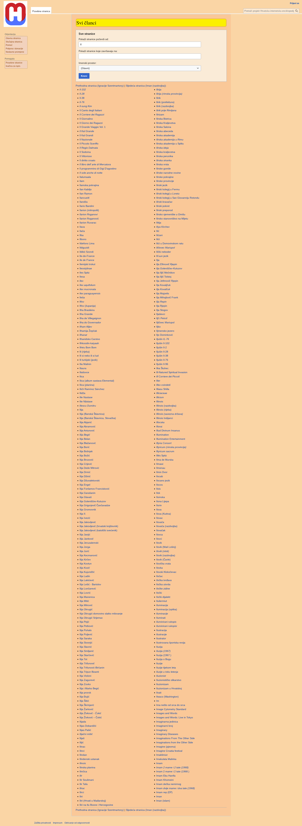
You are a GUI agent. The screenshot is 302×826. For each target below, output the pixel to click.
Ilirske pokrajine (165, 177)
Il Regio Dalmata (89, 147)
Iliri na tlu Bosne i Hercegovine (96, 804)
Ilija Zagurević (87, 680)
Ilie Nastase (86, 397)
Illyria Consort (163, 443)
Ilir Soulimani (87, 779)
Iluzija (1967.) (163, 655)
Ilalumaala (85, 177)
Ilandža (84, 201)
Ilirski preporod (164, 210)
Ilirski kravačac (164, 201)
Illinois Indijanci (164, 418)
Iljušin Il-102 (163, 343)
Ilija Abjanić (86, 422)
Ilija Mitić (84, 601)
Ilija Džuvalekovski (90, 480)
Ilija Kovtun (86, 563)
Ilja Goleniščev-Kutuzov (169, 268)
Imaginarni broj (164, 725)
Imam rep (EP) (164, 792)
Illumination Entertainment (170, 438)
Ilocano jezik (163, 480)
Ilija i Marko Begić (89, 688)
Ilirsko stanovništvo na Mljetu (172, 218)
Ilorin (159, 505)
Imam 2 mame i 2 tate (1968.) (172, 771)
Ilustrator (161, 638)
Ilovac (159, 518)
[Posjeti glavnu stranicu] (15, 14)
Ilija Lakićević (87, 580)
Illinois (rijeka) (163, 409)
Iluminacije (162, 613)
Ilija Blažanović (88, 443)
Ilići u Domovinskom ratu (169, 243)
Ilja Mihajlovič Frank (167, 297)
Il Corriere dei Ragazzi (92, 114)
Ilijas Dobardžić (88, 725)
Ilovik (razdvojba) (165, 555)
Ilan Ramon (86, 193)
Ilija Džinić (85, 476)
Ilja (157, 260)
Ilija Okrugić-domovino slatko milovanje (101, 613)
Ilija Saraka (86, 638)
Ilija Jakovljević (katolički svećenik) (98, 530)
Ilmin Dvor (161, 472)
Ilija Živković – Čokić (91, 717)
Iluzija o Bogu (163, 659)
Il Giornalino (86, 118)
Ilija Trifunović (87, 663)
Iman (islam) (163, 800)
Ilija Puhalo (86, 630)
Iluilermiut (161, 601)
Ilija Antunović (87, 430)
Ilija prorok (85, 692)
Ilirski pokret (163, 206)
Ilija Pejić (84, 621)
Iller (158, 380)
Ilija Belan (85, 438)
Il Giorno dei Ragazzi (91, 123)
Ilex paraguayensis (90, 293)
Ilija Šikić (84, 700)
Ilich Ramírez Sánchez (92, 389)
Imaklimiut (161, 754)
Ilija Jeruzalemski (89, 542)
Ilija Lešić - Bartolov (90, 584)
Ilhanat (83, 334)
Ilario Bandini (87, 206)
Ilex (81, 280)
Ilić (157, 231)
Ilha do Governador (90, 322)
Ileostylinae (86, 268)
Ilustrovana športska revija (170, 642)
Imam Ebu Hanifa (165, 775)
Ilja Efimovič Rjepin (166, 264)
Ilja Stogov (162, 310)
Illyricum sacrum (165, 451)
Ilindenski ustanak (89, 759)
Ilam (82, 181)
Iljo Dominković (164, 334)
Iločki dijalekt (163, 597)
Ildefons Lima (87, 243)
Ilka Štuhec (162, 368)
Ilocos (159, 484)
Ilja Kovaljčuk (163, 285)
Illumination (162, 434)
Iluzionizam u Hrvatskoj (169, 688)
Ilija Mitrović (86, 605)
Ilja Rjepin (161, 305)
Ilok (158, 493)
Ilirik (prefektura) (165, 102)
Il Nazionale (86, 139)
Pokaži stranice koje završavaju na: (98, 51)
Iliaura (83, 368)
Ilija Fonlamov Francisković (94, 488)
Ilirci (82, 792)
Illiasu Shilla (162, 389)
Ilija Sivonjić (86, 642)
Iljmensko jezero (165, 330)
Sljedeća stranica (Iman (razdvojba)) (146, 85)
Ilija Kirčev (85, 559)
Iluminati (161, 617)
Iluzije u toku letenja (167, 671)
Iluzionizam (162, 684)
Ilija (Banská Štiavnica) (92, 413)
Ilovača (160, 522)
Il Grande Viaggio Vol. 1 (93, 127)
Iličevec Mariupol (165, 247)
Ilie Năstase (86, 401)
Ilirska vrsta (162, 164)
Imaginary (161, 730)
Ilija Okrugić (86, 609)
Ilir (81, 775)
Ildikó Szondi (87, 251)
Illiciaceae (161, 393)
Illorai (159, 426)
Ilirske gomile (163, 168)
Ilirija (158, 89)
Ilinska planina (87, 767)
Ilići (158, 239)
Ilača (82, 231)
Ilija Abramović (87, 426)
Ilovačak (160, 530)
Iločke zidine (163, 588)
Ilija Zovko (85, 684)
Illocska (160, 422)
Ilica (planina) (87, 384)
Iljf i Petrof (161, 318)
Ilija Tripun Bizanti (89, 671)
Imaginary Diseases (167, 734)
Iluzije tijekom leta (166, 667)
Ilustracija (161, 630)
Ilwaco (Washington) (167, 696)
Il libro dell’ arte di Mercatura (95, 164)
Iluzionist (161, 675)
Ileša (82, 297)
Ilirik (158, 98)
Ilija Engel (85, 484)
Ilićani (159, 235)
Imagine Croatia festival (169, 750)
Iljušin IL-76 (162, 339)
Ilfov (82, 301)
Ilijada (83, 721)
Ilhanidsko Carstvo (90, 339)
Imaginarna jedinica (167, 721)
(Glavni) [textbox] (85, 68)
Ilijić (82, 742)
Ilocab (159, 476)
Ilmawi (159, 463)
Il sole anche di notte (91, 172)
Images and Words (166, 713)
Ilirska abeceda (164, 131)
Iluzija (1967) (163, 651)
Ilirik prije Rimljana (166, 110)
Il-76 (82, 102)
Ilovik (159, 542)
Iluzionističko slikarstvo (168, 680)
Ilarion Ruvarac (88, 222)
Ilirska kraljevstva (165, 152)
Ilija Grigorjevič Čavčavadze (95, 505)
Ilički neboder (163, 251)
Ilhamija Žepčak (88, 330)
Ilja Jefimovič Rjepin (167, 280)
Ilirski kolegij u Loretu (167, 193)
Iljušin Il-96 (162, 364)
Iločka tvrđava (164, 580)
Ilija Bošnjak (86, 451)
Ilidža (82, 393)
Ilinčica (83, 771)
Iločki (159, 592)
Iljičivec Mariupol (165, 322)
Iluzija (159, 646)
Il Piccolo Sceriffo (89, 143)
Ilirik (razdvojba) (165, 106)
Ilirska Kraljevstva (165, 123)
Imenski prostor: (87, 63)
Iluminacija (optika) (166, 609)
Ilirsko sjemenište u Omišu (170, 214)
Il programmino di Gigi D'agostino (98, 168)
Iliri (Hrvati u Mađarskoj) (93, 800)
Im (157, 700)
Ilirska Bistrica (163, 118)
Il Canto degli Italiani (91, 110)
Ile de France (87, 260)
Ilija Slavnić (86, 646)
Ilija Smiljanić (87, 651)
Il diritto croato (87, 160)
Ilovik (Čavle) (163, 559)
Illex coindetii (163, 384)
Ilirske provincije (165, 181)
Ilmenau (160, 468)
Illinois (159, 401)
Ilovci (159, 538)
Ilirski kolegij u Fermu (168, 189)
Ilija (81, 409)
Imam (159, 763)
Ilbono (83, 239)
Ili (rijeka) (85, 351)
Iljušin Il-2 (161, 347)
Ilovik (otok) (162, 551)
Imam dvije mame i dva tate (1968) (175, 788)
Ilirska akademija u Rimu (169, 139)
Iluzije (159, 663)
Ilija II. (83, 513)
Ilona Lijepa (162, 501)
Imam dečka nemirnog (168, 784)
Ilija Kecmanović (88, 555)
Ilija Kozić (85, 567)
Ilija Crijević (86, 463)
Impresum (57, 823)
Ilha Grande (86, 314)
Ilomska (160, 497)
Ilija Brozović (86, 459)
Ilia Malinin (85, 364)
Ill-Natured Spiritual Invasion (171, 372)
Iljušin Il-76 (162, 359)
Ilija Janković (87, 538)
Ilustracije (161, 634)
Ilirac (82, 788)
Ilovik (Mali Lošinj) (166, 547)
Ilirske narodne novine (168, 172)
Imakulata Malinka (166, 759)
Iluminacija (162, 605)
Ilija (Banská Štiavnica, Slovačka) (98, 418)
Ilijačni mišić (86, 734)
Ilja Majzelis (162, 293)
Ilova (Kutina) (163, 513)
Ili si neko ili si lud (89, 355)
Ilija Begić (85, 434)
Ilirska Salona (163, 127)
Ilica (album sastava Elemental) (97, 380)
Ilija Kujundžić (87, 572)
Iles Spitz (84, 272)
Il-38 (82, 98)
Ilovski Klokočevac (166, 572)
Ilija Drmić (85, 472)
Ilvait (158, 692)
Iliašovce (84, 372)
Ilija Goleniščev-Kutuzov (93, 501)
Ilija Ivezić (85, 518)
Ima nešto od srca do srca (170, 705)
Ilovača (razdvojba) (166, 526)
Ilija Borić (84, 447)
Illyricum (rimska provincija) (171, 447)
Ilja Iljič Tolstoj (163, 276)
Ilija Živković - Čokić (90, 713)
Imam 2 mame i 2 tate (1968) (172, 767)
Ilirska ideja (162, 147)
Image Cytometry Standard (171, 709)
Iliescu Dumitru (88, 405)
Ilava (82, 226)
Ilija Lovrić (85, 592)
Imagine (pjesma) (166, 746)
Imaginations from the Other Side (174, 742)
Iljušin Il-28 (162, 351)
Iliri (81, 796)
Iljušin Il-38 (162, 355)
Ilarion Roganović (89, 218)
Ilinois (83, 763)
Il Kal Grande (87, 131)
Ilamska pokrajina (89, 185)
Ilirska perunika (164, 156)
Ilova (158, 509)
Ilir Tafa (84, 784)
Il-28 (82, 93)
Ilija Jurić (84, 551)
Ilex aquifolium (87, 285)
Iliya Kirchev (163, 226)
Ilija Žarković (86, 709)
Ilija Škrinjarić (87, 705)
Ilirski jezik (161, 185)
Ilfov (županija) (88, 305)
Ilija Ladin (85, 576)
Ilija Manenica (87, 597)
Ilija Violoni (85, 675)
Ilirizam (160, 114)
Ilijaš (82, 738)
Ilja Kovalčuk (163, 289)
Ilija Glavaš (86, 497)
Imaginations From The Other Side (175, 738)
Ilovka (159, 567)
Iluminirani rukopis (166, 621)
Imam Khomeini (165, 779)
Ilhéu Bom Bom (88, 347)
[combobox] (140, 68)
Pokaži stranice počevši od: (94, 39)
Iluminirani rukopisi (166, 626)
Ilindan (83, 754)
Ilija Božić (85, 455)
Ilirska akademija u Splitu (170, 143)
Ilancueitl (84, 197)
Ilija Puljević (86, 634)
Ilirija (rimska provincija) (169, 93)
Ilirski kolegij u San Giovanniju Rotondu (177, 197)
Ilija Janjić (85, 534)
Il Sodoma (85, 152)
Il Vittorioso (86, 156)
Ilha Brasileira (87, 310)
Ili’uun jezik (162, 256)
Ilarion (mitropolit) (89, 210)
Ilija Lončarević (88, 588)
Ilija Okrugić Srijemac (91, 617)
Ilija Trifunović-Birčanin (92, 667)
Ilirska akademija (165, 135)
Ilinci (82, 750)
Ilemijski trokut (87, 264)
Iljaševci (160, 314)
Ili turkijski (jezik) (89, 359)
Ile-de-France (87, 256)
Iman (159, 796)
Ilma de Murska (164, 459)
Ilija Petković (86, 626)
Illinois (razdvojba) (166, 405)
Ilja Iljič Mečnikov (165, 272)
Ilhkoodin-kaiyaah (89, 343)
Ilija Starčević (87, 655)
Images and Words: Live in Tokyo (174, 717)
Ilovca (159, 534)
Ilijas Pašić (85, 730)
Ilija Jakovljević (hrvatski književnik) (99, 526)
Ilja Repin (161, 301)
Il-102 (83, 89)
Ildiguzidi (84, 247)
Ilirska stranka (164, 160)
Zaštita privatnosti (42, 823)
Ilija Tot (83, 659)
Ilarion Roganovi (89, 214)
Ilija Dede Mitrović (89, 468)
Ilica (82, 376)
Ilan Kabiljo (86, 189)
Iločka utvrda (163, 584)
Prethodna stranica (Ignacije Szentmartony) (100, 85)
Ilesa (82, 276)
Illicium (160, 397)
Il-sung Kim (86, 106)
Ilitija (158, 222)
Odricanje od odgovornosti (77, 823)
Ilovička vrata (163, 563)
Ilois (158, 488)
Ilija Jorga (85, 547)
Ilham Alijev (86, 326)
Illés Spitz (161, 455)
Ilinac (82, 746)
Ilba (82, 235)
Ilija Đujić (84, 696)
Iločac (159, 576)
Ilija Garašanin (87, 493)
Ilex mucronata (88, 289)
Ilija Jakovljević (88, 522)
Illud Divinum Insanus (168, 430)
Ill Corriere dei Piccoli (167, 376)
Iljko (158, 326)
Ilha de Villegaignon (90, 318)
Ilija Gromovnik (88, 509)
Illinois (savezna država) (169, 413)
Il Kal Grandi (86, 135)
